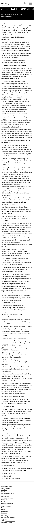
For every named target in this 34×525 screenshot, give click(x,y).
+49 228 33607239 (10, 521)
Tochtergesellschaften (6, 488)
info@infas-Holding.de (6, 522)
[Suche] (24, 3)
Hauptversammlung (6, 506)
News (2, 508)
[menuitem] (24, 3)
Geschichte (4, 490)
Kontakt (3, 509)
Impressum (4, 513)
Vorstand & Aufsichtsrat (7, 498)
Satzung (3, 491)
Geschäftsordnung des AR (7, 493)
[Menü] (29, 3)
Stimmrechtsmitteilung (7, 503)
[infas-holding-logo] (13, 3)
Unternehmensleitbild (6, 486)
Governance (4, 499)
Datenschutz (4, 511)
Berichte (3, 501)
